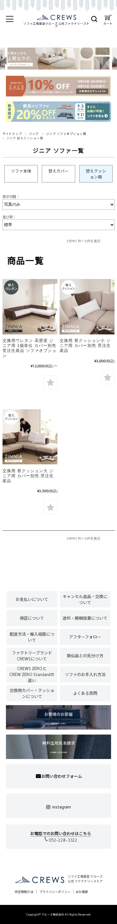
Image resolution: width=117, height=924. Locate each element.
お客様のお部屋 (58, 718)
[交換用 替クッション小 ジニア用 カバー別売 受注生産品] (87, 306)
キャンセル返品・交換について (85, 599)
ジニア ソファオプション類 (66, 134)
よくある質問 (85, 693)
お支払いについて (32, 599)
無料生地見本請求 (58, 747)
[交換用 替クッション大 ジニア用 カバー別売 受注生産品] (29, 436)
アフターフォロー (85, 637)
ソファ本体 (21, 171)
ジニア (34, 134)
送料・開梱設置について (85, 618)
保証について (32, 618)
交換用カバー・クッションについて (32, 693)
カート (108, 22)
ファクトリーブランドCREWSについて (32, 656)
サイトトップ (12, 134)
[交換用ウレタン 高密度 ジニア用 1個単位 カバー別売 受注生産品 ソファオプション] (29, 306)
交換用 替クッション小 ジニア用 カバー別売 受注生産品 (85, 345)
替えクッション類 (96, 174)
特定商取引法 (24, 892)
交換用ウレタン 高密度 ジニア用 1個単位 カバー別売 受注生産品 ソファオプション (29, 348)
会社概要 (82, 892)
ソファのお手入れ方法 (85, 674)
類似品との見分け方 (85, 655)
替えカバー (58, 171)
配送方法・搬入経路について (32, 637)
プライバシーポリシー (55, 892)
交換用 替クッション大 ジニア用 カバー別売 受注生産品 (28, 475)
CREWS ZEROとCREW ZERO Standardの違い (31, 674)
